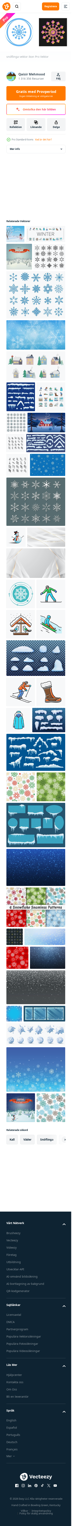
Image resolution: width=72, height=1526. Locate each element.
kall (12, 1469)
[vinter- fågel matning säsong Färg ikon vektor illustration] (20, 773)
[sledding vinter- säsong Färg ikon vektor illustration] (20, 803)
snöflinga (46, 1469)
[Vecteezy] (6, 6)
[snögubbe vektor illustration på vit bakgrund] (16, 635)
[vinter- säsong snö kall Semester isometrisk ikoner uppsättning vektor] (17, 539)
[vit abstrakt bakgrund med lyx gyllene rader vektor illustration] (25, 655)
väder (27, 1469)
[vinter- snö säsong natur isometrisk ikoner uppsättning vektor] (55, 496)
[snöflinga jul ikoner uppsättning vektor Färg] (46, 466)
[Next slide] (56, 1469)
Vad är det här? (43, 139)
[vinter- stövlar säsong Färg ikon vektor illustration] (20, 901)
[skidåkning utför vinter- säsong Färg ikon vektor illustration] (20, 871)
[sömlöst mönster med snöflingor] (14, 1177)
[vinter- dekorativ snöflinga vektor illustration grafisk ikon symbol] (20, 712)
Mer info (15, 147)
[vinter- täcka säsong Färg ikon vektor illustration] (49, 899)
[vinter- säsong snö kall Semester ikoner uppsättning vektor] (26, 250)
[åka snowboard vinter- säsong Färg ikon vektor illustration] (20, 743)
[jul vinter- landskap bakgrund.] (19, 273)
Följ (58, 78)
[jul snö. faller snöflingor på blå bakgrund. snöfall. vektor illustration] (35, 1107)
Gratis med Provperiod (36, 93)
